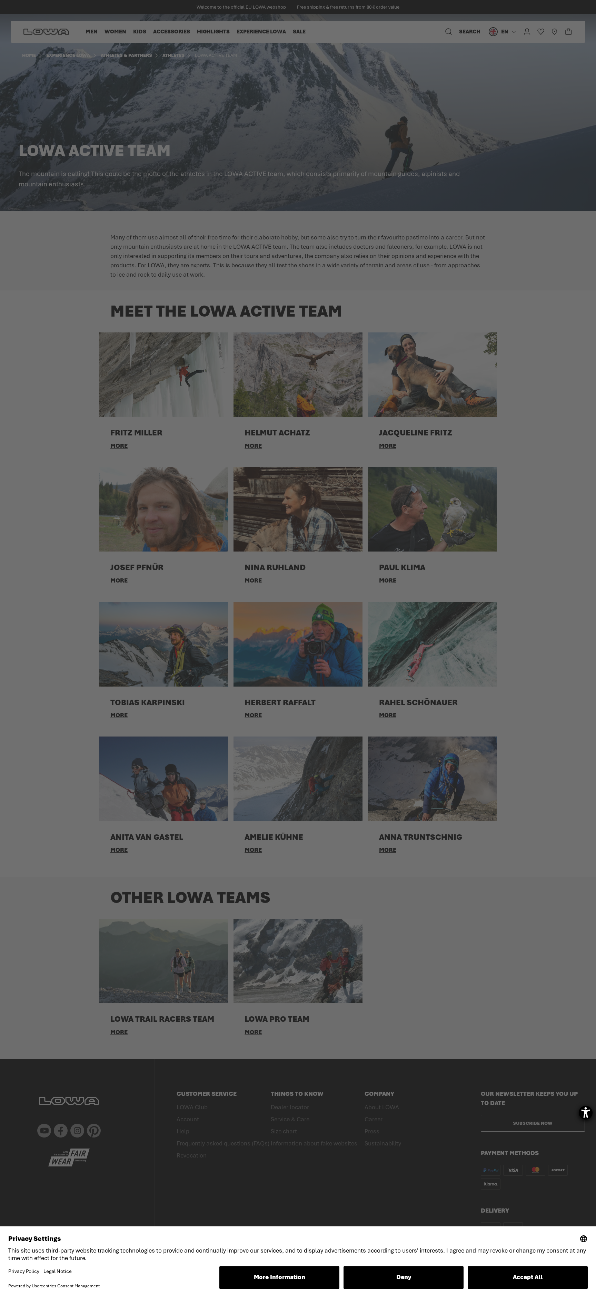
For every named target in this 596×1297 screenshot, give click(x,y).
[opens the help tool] (586, 1113)
